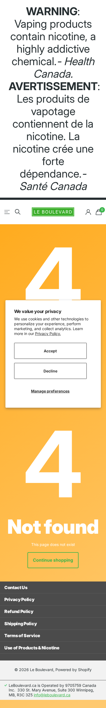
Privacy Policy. (48, 333)
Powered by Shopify (73, 669)
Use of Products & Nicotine (32, 647)
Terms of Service (22, 635)
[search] (17, 212)
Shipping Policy (20, 623)
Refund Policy (18, 611)
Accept (50, 350)
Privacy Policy (19, 599)
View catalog (7, 211)
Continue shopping (53, 560)
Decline (50, 370)
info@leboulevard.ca (52, 695)
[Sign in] (88, 212)
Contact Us (15, 587)
